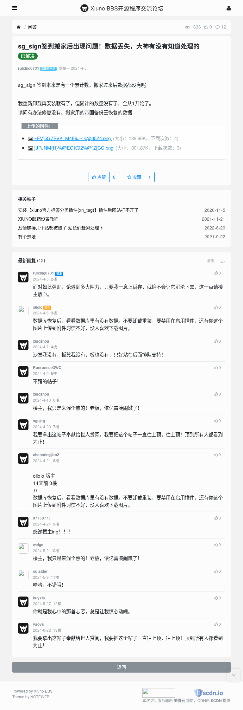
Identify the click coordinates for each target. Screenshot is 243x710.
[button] (211, 260)
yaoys (38, 624)
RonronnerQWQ (47, 367)
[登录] (229, 7)
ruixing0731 (43, 273)
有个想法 (27, 236)
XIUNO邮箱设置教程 (38, 219)
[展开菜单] (15, 8)
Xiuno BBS (43, 691)
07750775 (42, 518)
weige (38, 544)
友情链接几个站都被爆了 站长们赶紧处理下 (60, 227)
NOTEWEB (39, 696)
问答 (32, 26)
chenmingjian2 (46, 454)
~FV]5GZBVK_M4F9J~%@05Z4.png (72, 138)
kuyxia (39, 598)
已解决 (28, 56)
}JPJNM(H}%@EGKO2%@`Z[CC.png (74, 147)
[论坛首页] (19, 26)
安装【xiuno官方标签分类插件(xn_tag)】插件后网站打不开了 (78, 210)
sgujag (39, 420)
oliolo (37, 307)
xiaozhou (41, 341)
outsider (40, 571)
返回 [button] (121, 667)
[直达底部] (233, 675)
